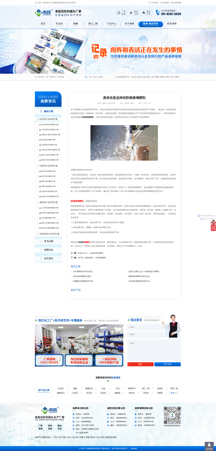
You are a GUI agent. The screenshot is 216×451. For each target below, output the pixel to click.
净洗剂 (89, 393)
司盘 (139, 77)
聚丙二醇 (169, 77)
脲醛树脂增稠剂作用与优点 (139, 276)
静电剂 (132, 393)
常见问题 (61, 77)
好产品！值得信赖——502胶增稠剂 (92, 258)
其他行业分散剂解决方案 (50, 196)
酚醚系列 (89, 388)
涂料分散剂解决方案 (48, 171)
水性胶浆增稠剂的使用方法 (139, 281)
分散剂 (176, 77)
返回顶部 (209, 449)
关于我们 (155, 3)
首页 (46, 77)
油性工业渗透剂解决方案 (50, 223)
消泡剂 (146, 393)
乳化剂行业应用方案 (48, 119)
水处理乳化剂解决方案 (49, 145)
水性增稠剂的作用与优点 (83, 271)
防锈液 (81, 242)
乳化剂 (133, 77)
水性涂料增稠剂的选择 (82, 276)
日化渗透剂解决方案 (48, 218)
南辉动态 (48, 250)
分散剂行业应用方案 (48, 166)
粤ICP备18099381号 (119, 448)
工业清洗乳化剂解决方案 (50, 129)
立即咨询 (167, 364)
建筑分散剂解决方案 (48, 181)
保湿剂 (103, 393)
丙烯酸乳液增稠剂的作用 (83, 281)
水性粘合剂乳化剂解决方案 (50, 150)
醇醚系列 (132, 388)
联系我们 (166, 3)
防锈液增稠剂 (88, 117)
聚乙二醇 (150, 77)
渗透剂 (162, 77)
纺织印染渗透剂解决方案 (50, 213)
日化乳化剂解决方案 (48, 140)
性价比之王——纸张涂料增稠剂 (90, 253)
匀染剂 (75, 393)
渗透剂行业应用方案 (48, 202)
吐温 (144, 77)
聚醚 (157, 77)
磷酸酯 (117, 393)
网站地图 (177, 3)
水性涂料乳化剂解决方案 (50, 124)
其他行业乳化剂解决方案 (50, 160)
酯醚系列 (61, 393)
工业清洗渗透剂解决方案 (50, 208)
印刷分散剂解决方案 (48, 186)
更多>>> (174, 393)
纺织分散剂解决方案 (48, 176)
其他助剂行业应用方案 (49, 234)
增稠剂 (87, 242)
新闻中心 (53, 77)
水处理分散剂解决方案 (49, 191)
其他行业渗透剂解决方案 (50, 228)
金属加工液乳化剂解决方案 (50, 134)
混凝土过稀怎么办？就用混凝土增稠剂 (143, 271)
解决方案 (48, 111)
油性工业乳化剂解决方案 (50, 155)
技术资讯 (48, 258)
